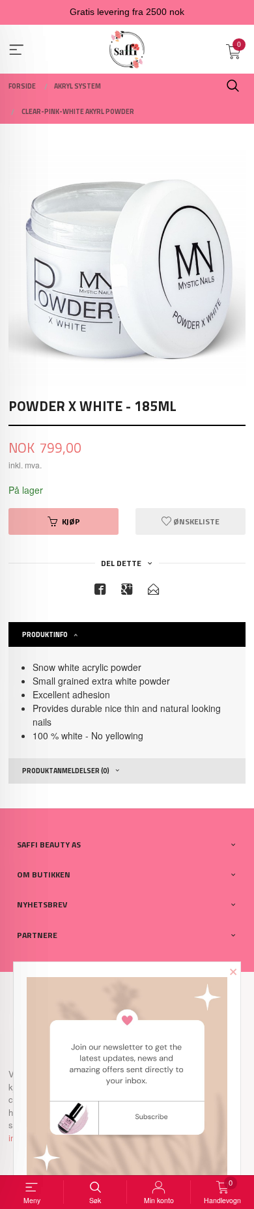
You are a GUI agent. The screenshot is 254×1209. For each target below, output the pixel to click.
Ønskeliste (195, 521)
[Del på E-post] (153, 591)
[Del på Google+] (127, 591)
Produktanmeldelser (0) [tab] (65, 770)
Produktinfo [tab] (45, 634)
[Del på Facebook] (100, 591)
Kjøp (71, 521)
